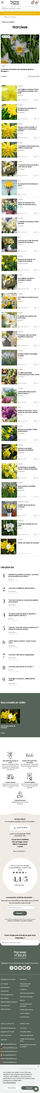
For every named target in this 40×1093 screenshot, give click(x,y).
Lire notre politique (9, 1083)
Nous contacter (6, 1035)
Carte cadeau (25, 1013)
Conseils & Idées (25, 1032)
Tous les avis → (20, 885)
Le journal (23, 1028)
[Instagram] (11, 968)
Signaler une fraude (7, 1032)
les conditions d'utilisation (26, 920)
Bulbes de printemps (10, 17)
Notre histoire (5, 987)
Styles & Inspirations (26, 1035)
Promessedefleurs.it (9, 1055)
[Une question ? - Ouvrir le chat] (36, 1089)
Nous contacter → (20, 851)
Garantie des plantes (27, 993)
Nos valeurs (4, 998)
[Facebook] (16, 968)
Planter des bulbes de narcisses (8, 727)
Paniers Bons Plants (26, 1010)
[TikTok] (28, 968)
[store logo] (14, 3)
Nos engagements (7, 995)
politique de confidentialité (13, 920)
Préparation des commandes (25, 985)
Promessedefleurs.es (9, 1051)
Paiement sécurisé (26, 997)
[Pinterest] (20, 968)
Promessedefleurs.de (9, 1048)
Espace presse (5, 1009)
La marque (4, 984)
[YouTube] (24, 968)
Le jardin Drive (24, 1017)
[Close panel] (38, 1066)
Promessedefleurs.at (9, 1059)
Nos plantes (5, 991)
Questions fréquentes (8, 1028)
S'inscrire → (20, 913)
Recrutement (5, 1006)
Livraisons (23, 990)
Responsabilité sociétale (9, 1002)
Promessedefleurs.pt (9, 1062)
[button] (33, 3)
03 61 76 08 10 (22, 828)
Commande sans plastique (26, 1005)
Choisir (20, 539)
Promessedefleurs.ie (9, 1044)
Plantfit (22, 1000)
